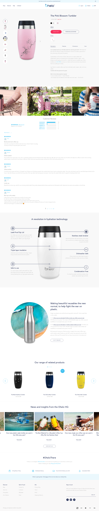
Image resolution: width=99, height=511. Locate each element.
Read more (19, 439)
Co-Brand (19, 5)
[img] (7, 136)
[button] (95, 1)
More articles (49, 446)
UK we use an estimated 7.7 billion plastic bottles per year (67, 324)
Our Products (6, 495)
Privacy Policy (37, 487)
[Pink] (57, 23)
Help (14, 5)
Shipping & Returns (39, 495)
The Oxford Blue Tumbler (49, 394)
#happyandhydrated (56, 463)
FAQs (36, 492)
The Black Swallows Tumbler (18, 394)
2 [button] (47, 208)
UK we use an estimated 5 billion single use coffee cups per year (68, 318)
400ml (52, 27)
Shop (4, 5)
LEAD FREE (58, 62)
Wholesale (21, 492)
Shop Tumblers (57, 340)
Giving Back (5, 492)
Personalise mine (70, 31)
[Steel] (53, 23)
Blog (4, 487)
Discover (9, 5)
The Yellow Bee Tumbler (81, 394)
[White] (55, 23)
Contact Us (21, 487)
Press (20, 495)
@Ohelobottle (41, 461)
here (46, 476)
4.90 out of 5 (21, 124)
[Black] (51, 23)
